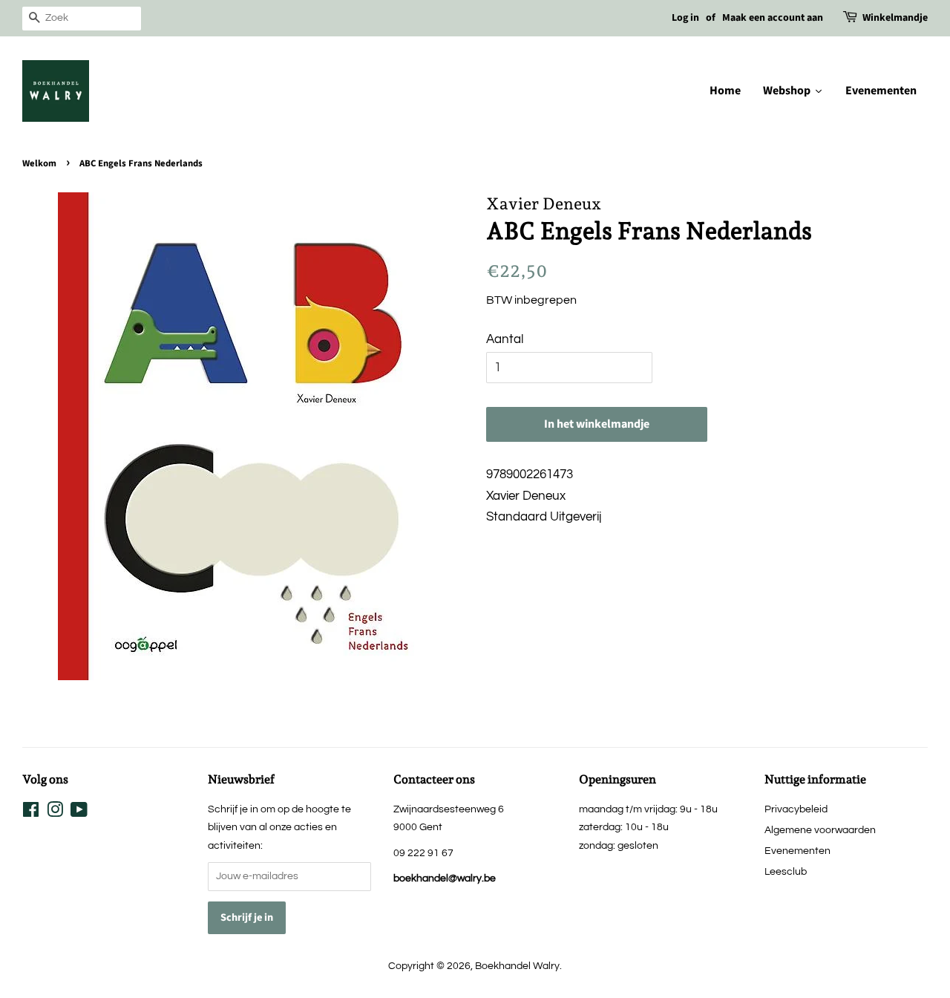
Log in (685, 17)
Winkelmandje (895, 17)
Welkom (39, 163)
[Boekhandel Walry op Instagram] (55, 812)
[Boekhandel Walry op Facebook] (30, 812)
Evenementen (797, 850)
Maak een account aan (772, 17)
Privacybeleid (796, 809)
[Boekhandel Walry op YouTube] (79, 812)
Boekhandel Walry (517, 965)
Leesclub (785, 871)
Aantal (504, 339)
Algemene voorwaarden (820, 829)
